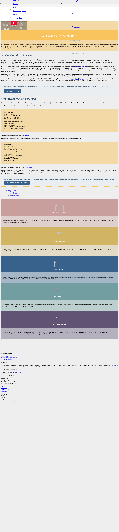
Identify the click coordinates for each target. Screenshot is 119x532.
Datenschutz (4, 388)
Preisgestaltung (5, 389)
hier (115, 365)
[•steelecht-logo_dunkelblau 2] (37, 30)
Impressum (4, 391)
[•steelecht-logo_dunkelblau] (37, 45)
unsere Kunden (18, 372)
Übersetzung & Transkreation (9, 357)
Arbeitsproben (28, 167)
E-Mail (3, 386)
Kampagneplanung (15, 195)
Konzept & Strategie (11, 190)
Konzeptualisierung (15, 192)
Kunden (27, 135)
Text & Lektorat (5, 356)
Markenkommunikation (16, 193)
